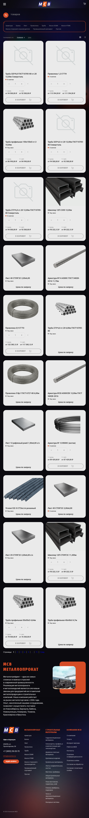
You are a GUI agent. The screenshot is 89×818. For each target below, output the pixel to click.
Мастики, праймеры (53, 772)
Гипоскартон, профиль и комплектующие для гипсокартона (54, 746)
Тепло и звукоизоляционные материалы (53, 796)
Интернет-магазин (73, 743)
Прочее (27, 774)
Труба (26, 751)
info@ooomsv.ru (9, 756)
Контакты (70, 751)
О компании (71, 735)
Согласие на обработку (75, 764)
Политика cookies (73, 760)
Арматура (27, 735)
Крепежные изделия (53, 758)
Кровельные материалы (54, 762)
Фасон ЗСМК (28, 754)
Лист (26, 743)
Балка (26, 739)
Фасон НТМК (29, 758)
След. (42, 652)
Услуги (69, 739)
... (32, 652)
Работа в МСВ (72, 747)
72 (37, 652)
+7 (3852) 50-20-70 (11, 751)
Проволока (28, 747)
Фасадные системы (52, 802)
